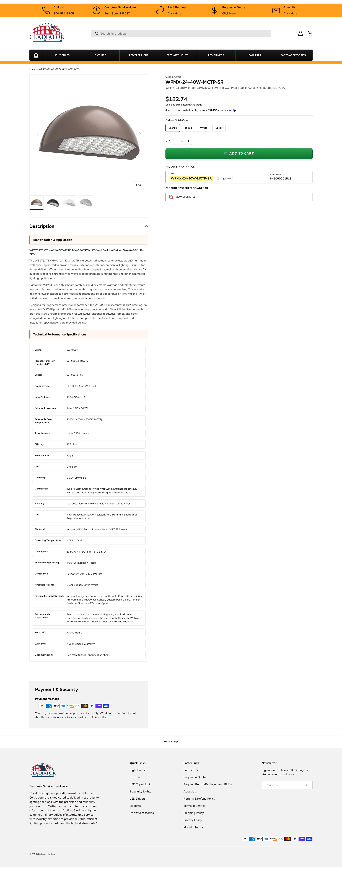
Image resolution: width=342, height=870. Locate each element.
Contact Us (190, 770)
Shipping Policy (193, 813)
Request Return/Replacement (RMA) (207, 784)
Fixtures (100, 55)
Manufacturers (193, 827)
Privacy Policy (192, 820)
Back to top (171, 741)
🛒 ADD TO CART (239, 153)
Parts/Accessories (293, 55)
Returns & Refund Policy (199, 798)
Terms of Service (194, 805)
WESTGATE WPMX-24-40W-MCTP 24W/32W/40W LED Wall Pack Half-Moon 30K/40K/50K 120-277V (60, 69)
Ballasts (254, 55)
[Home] (36, 55)
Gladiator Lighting (46, 854)
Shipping (170, 104)
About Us (189, 791)
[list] (89, 134)
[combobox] (181, 33)
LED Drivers (216, 55)
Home (32, 69)
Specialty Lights (177, 55)
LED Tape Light (138, 55)
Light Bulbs (61, 55)
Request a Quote (194, 777)
